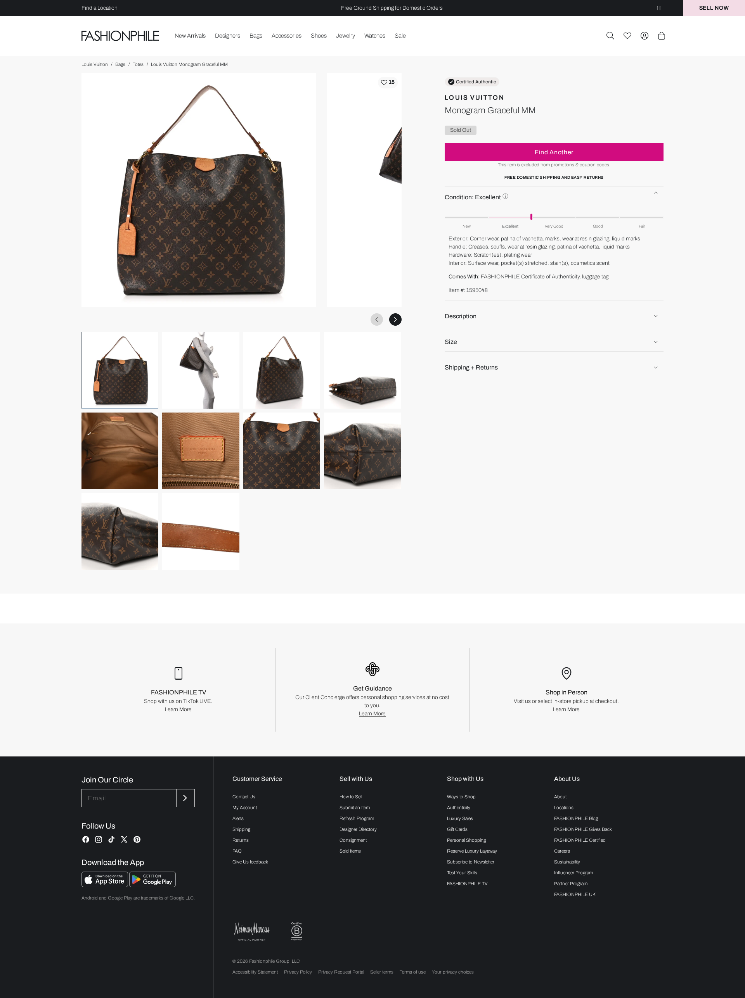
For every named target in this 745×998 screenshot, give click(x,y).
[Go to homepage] (120, 36)
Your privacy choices (453, 972)
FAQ (237, 851)
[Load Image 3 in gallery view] (281, 370)
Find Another (554, 151)
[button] (610, 35)
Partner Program (570, 883)
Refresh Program (357, 818)
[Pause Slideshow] (659, 8)
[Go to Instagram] (98, 839)
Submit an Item (355, 807)
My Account (244, 807)
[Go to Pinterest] (137, 839)
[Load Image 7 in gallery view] (281, 451)
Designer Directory (358, 829)
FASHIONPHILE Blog (576, 818)
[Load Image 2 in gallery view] (200, 370)
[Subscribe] (184, 798)
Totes (138, 64)
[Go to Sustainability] (296, 931)
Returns (240, 840)
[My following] (627, 35)
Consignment (353, 840)
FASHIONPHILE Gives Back (583, 829)
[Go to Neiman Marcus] (252, 931)
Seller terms (381, 972)
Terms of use (413, 972)
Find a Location (99, 8)
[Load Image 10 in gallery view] (200, 531)
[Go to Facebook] (85, 839)
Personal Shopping (466, 840)
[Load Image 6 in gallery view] (200, 451)
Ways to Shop (461, 796)
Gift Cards (457, 829)
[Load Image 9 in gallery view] (119, 531)
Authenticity (458, 807)
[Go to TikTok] (111, 839)
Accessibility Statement (255, 972)
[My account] (644, 35)
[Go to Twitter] (124, 839)
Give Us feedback (250, 862)
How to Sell (351, 796)
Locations (563, 807)
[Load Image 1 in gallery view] (119, 370)
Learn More (178, 709)
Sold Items (350, 851)
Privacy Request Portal (341, 972)
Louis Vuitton (94, 64)
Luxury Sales (460, 818)
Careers (562, 851)
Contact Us (243, 796)
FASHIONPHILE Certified (580, 840)
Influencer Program (573, 872)
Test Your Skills (462, 872)
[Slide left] (377, 319)
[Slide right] (395, 319)
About (560, 796)
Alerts (238, 818)
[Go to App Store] (105, 885)
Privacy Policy (298, 972)
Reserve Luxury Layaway (472, 851)
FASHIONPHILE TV (467, 883)
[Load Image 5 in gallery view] (119, 451)
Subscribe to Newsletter (470, 862)
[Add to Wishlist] (388, 82)
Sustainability (567, 862)
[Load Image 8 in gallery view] (362, 451)
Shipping (241, 829)
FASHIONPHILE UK (575, 894)
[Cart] (661, 35)
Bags (120, 64)
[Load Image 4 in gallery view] (362, 370)
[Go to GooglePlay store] (152, 885)
